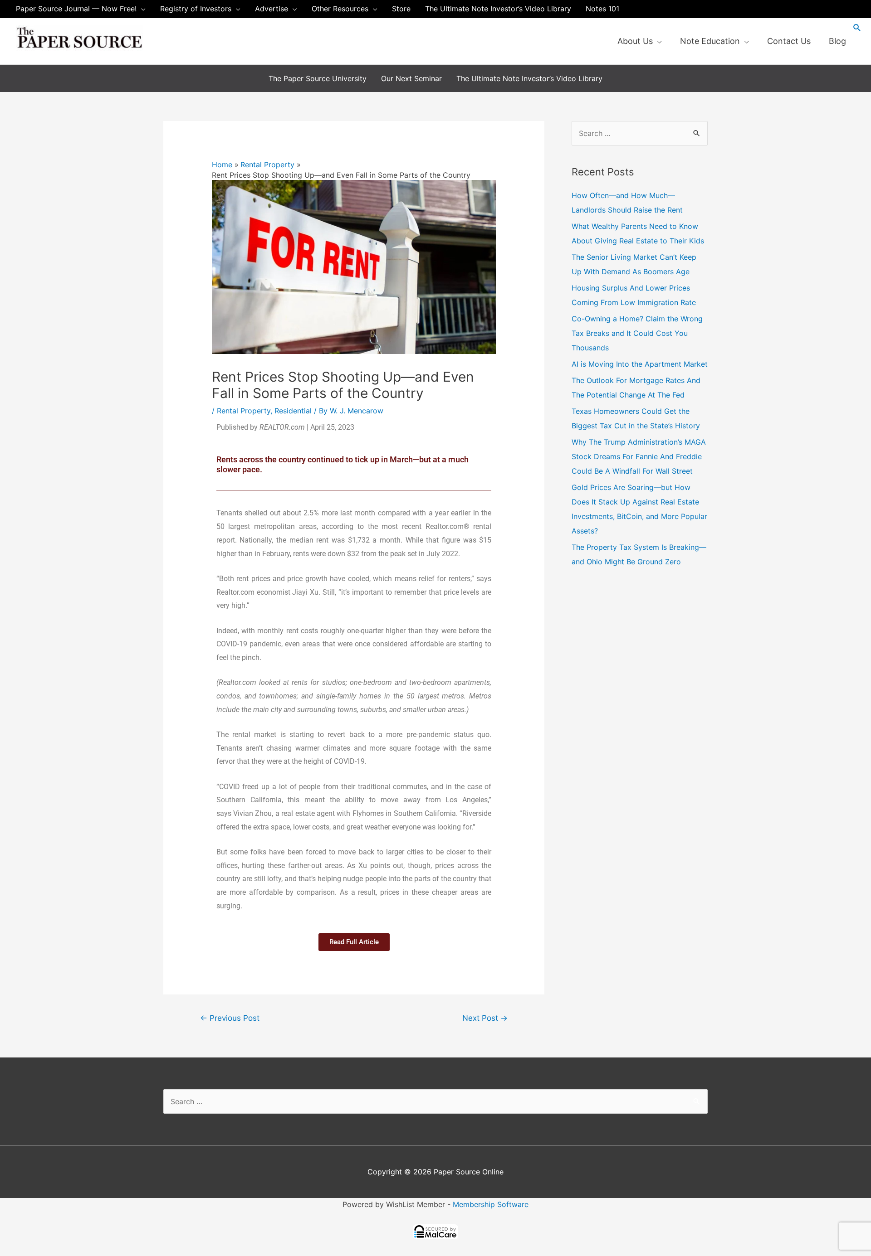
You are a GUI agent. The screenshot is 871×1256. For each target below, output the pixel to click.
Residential (293, 410)
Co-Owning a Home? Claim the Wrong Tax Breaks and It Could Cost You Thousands (637, 333)
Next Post (485, 1018)
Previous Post (229, 1018)
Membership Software (490, 1204)
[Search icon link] (857, 27)
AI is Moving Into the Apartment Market (640, 364)
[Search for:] (640, 133)
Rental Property (243, 410)
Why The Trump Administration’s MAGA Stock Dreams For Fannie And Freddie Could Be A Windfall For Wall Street (639, 456)
